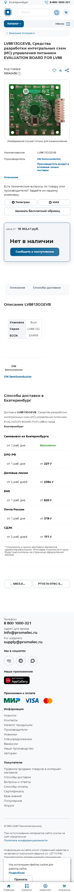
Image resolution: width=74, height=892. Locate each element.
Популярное (13, 801)
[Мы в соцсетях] (9, 661)
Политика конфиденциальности (26, 840)
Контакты (11, 720)
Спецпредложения (18, 739)
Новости (10, 715)
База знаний (13, 796)
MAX (56, 202)
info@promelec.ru (20, 633)
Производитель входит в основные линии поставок (53, 167)
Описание (11, 177)
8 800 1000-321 (17, 623)
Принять (20, 879)
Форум (9, 805)
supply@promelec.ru (23, 642)
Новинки (10, 734)
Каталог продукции (18, 725)
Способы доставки (47, 287)
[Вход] (57, 13)
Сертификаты (14, 791)
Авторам (10, 753)
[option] (37, 109)
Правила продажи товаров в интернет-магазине (33, 771)
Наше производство (19, 748)
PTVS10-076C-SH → (52, 584)
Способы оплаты (16, 787)
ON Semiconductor (49, 159)
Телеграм (23, 202)
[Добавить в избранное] (54, 70)
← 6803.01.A (19, 584)
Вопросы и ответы (17, 782)
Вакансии (11, 744)
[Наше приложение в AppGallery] (17, 681)
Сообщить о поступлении (35, 252)
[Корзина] (66, 12)
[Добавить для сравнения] (60, 70)
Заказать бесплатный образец (37, 211)
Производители (16, 730)
